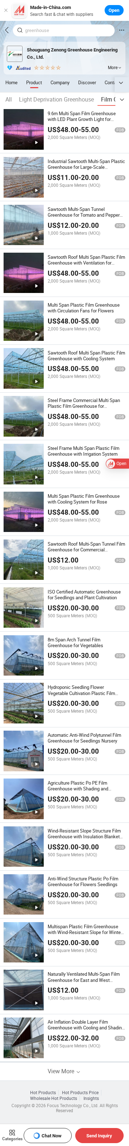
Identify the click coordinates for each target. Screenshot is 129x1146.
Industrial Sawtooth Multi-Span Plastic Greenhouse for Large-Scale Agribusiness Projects (86, 167)
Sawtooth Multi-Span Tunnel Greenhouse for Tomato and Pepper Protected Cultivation (84, 215)
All (8, 99)
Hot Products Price (80, 1092)
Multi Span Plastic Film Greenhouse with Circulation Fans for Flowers (84, 308)
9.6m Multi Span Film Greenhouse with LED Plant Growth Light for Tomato (82, 119)
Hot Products (43, 1092)
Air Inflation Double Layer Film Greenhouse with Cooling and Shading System (86, 1028)
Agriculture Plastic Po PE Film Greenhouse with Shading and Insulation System (78, 789)
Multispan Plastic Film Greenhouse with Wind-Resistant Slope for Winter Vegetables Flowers (85, 932)
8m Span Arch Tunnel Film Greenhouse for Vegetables (75, 642)
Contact (112, 82)
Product (34, 82)
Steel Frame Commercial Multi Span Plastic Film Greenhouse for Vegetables (84, 406)
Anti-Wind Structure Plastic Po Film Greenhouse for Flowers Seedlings (83, 881)
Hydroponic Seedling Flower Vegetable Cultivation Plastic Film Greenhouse (81, 693)
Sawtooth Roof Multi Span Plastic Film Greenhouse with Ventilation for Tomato (86, 263)
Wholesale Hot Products (53, 1098)
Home (11, 82)
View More (62, 1071)
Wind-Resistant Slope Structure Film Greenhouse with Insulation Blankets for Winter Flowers (85, 836)
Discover (87, 82)
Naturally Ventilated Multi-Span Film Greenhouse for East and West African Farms (84, 980)
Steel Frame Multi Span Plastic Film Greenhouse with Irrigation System (83, 451)
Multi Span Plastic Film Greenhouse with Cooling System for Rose (84, 499)
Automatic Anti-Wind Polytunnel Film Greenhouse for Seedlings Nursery (84, 738)
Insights (91, 1098)
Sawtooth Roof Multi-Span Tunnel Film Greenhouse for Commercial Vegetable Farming (86, 550)
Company (60, 82)
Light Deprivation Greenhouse (56, 99)
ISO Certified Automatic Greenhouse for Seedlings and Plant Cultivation (84, 594)
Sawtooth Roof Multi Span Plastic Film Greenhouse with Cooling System (86, 355)
